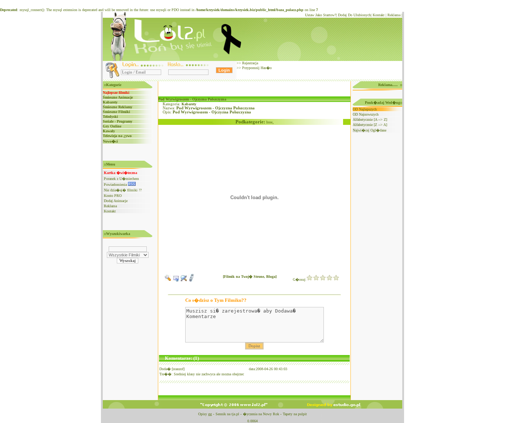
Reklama (393, 15)
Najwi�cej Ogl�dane (369, 130)
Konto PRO (113, 196)
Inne (269, 122)
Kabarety (189, 104)
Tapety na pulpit (295, 414)
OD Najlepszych (365, 109)
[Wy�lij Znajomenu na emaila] (176, 281)
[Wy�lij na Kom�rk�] (191, 281)
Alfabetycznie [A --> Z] (370, 119)
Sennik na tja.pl (227, 414)
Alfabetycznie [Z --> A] (370, 125)
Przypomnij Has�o (256, 68)
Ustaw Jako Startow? (320, 15)
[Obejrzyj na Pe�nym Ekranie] (183, 281)
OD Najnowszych (366, 114)
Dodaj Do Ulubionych (354, 15)
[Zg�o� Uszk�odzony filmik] (168, 281)
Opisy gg (205, 414)
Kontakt (378, 15)
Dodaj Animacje (116, 201)
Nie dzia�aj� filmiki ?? (123, 190)
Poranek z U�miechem (121, 179)
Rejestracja (249, 63)
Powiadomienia (116, 184)
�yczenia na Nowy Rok (261, 414)
